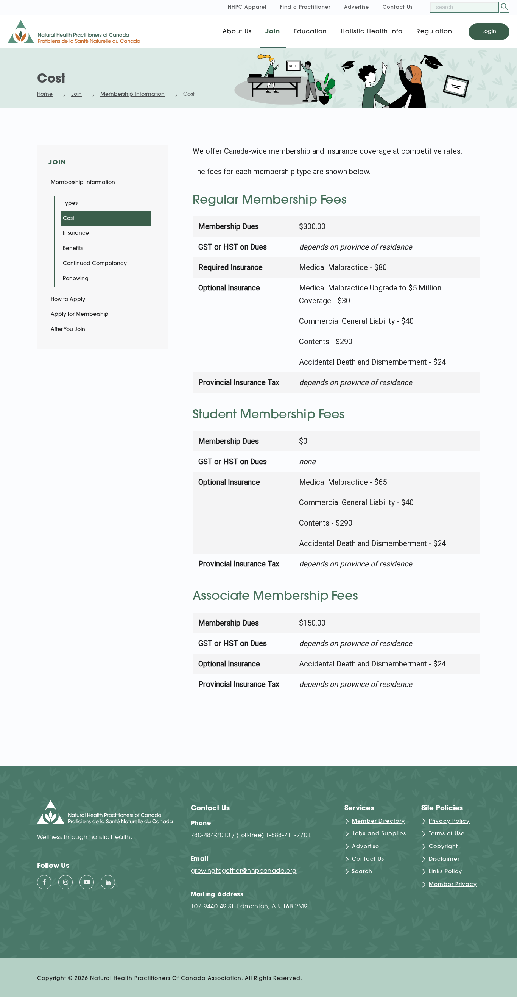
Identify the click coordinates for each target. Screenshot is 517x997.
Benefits (73, 248)
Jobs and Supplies (379, 834)
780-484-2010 (210, 836)
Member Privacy (453, 885)
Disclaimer (444, 859)
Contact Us (368, 859)
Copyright (443, 847)
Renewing (76, 279)
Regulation (434, 32)
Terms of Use (447, 834)
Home (45, 94)
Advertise (365, 847)
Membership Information (132, 94)
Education (310, 32)
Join (272, 32)
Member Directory (378, 821)
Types (70, 203)
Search (362, 872)
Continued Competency (95, 264)
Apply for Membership (80, 314)
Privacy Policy (449, 821)
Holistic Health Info (372, 32)
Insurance (76, 233)
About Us (237, 32)
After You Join (68, 329)
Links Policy (445, 872)
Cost (68, 219)
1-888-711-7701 (288, 836)
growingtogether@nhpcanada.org (244, 871)
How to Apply (68, 300)
